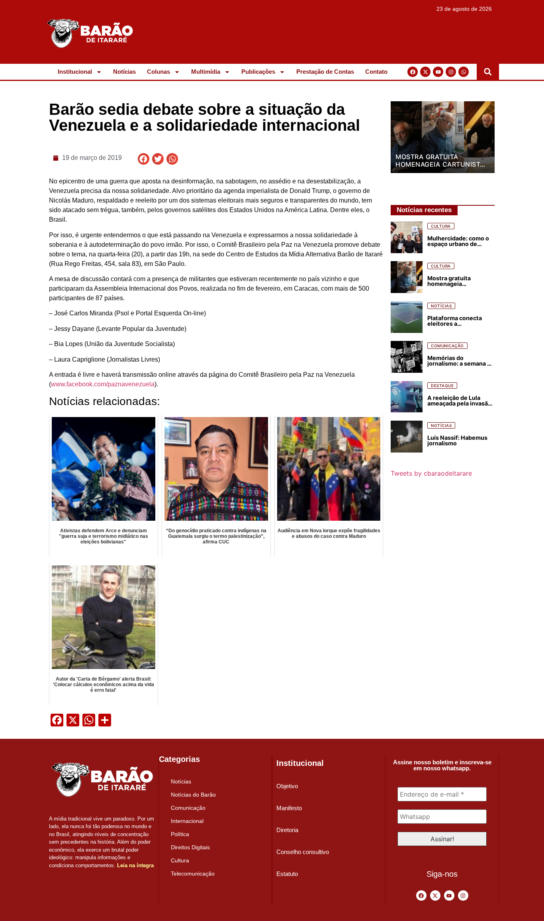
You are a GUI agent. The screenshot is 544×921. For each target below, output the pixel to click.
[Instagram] (451, 72)
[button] (488, 72)
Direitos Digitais (190, 847)
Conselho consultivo (302, 851)
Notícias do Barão (193, 794)
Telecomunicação (193, 873)
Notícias (124, 71)
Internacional (187, 821)
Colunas (158, 71)
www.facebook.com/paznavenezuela (103, 384)
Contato (376, 71)
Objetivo (287, 786)
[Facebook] (412, 72)
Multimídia (205, 71)
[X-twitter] (425, 72)
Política (180, 834)
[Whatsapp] (463, 72)
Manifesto (289, 808)
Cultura (180, 860)
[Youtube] (438, 72)
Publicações (258, 71)
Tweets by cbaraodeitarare (431, 473)
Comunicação (188, 808)
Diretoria (287, 830)
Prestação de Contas (325, 71)
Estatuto (287, 873)
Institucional (75, 71)
